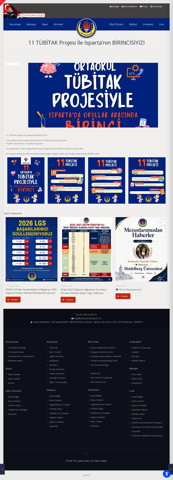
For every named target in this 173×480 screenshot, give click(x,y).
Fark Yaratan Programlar (101, 377)
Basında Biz (137, 383)
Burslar (11, 383)
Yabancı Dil (95, 373)
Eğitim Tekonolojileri (58, 382)
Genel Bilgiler (13, 396)
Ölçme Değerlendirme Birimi (103, 347)
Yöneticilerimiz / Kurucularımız (21, 356)
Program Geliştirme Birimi (102, 352)
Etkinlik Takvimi (138, 360)
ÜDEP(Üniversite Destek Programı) (147, 422)
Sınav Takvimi (96, 421)
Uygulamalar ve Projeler (59, 404)
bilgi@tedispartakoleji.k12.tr (88, 318)
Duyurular (12, 414)
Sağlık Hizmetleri (56, 356)
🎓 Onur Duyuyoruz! (128, 289)
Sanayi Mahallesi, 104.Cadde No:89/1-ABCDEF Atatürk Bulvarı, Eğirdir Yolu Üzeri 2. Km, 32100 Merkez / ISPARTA (88, 322)
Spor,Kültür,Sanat (98, 382)
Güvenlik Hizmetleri (57, 378)
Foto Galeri (137, 374)
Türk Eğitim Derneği (16, 347)
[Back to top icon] (86, 454)
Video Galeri (137, 378)
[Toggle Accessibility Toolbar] (167, 474)
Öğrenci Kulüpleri (56, 422)
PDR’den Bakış (55, 409)
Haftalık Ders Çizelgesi (18, 409)
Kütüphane (54, 360)
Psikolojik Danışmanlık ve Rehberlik (106, 356)
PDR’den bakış (14, 405)
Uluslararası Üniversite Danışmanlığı (147, 427)
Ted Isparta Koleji (16, 352)
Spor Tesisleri (55, 352)
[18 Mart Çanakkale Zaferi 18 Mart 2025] (2, 469)
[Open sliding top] (3, 3)
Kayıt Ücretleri (14, 378)
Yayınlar (135, 352)
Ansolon (86, 475)
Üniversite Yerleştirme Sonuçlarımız (147, 435)
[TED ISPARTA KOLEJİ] (86, 28)
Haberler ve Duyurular (141, 347)
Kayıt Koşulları (14, 374)
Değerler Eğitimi (56, 417)
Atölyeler (53, 365)
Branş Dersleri (14, 401)
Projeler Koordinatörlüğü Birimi (104, 360)
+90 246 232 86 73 (88, 314)
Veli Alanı (135, 356)
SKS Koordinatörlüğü (100, 365)
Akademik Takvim (139, 409)
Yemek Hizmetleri (57, 369)
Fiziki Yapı (53, 347)
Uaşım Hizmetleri (56, 373)
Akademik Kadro (15, 360)
